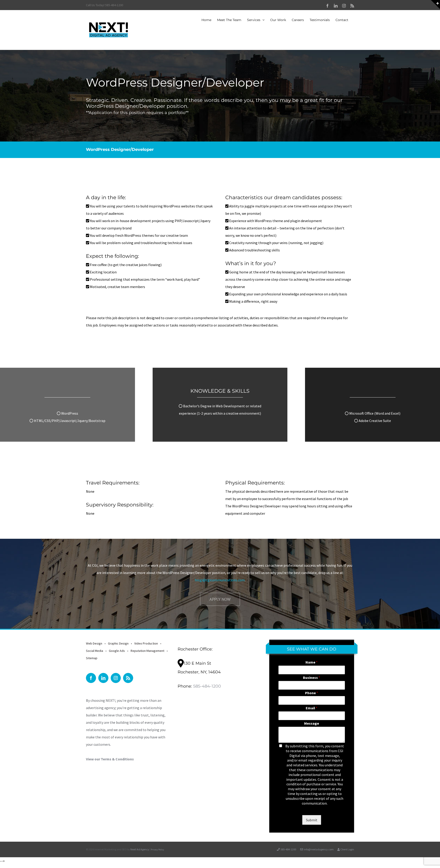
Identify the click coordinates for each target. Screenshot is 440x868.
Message (311, 723)
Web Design (94, 643)
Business (311, 677)
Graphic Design (118, 643)
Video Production (146, 643)
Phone (311, 693)
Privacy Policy (157, 849)
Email (311, 708)
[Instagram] (116, 678)
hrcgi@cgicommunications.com (220, 580)
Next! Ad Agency (139, 849)
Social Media (94, 651)
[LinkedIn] (103, 678)
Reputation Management (147, 651)
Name (311, 662)
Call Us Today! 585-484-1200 (104, 5)
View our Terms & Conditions (110, 759)
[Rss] (128, 678)
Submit (311, 820)
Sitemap (91, 658)
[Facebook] (91, 678)
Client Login (347, 849)
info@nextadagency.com (319, 849)
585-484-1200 (207, 686)
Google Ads (117, 651)
